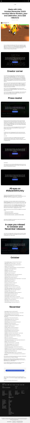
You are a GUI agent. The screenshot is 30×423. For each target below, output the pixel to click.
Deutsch (6, 384)
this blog (15, 207)
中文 (16, 384)
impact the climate (12, 76)
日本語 (8, 384)
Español (18, 384)
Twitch (5, 378)
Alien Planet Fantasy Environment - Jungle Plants (12, 214)
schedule (8, 124)
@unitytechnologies (14, 359)
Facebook (16, 377)
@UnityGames (6, 359)
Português (13, 384)
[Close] (29, 418)
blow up (23, 77)
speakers (16, 204)
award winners (20, 204)
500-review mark (17, 78)
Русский (21, 384)
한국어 (23, 384)
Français (11, 384)
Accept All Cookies (19, 421)
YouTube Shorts (10, 125)
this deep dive (12, 123)
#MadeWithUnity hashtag (7, 196)
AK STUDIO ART (16, 213)
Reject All (14, 421)
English (3, 384)
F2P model (11, 79)
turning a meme (12, 75)
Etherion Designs (21, 214)
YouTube (25, 377)
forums (17, 357)
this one (5, 80)
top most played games (13, 88)
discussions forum (7, 140)
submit (10, 363)
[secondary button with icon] (28, 1)
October (13, 85)
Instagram (21, 377)
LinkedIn (19, 377)
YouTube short (13, 132)
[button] (15, 4)
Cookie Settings (9, 421)
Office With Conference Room (9, 213)
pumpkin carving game (7, 202)
